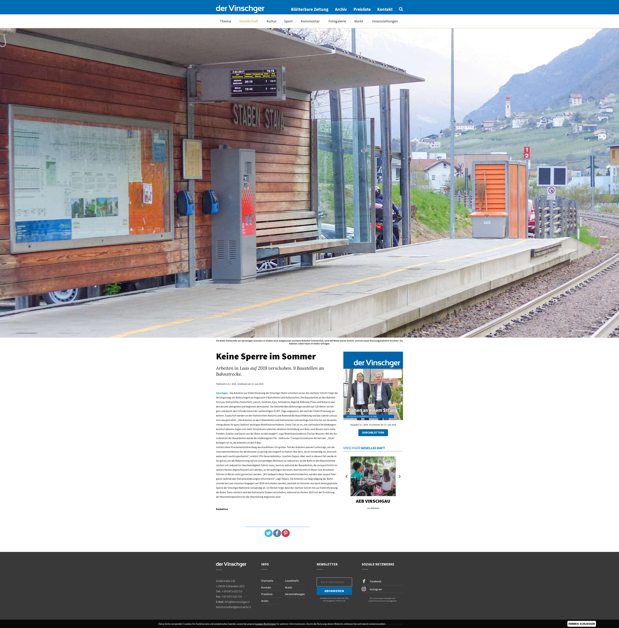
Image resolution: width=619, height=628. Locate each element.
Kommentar (310, 21)
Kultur (271, 21)
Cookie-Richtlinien (265, 623)
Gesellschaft (248, 21)
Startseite (267, 581)
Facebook (375, 581)
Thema (225, 21)
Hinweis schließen (582, 624)
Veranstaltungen (385, 21)
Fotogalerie (337, 21)
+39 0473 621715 (232, 591)
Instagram (375, 589)
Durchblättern (373, 432)
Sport (288, 21)
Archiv (341, 9)
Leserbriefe (292, 581)
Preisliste (362, 9)
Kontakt (385, 9)
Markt (358, 21)
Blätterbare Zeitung (310, 9)
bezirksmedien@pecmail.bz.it (233, 607)
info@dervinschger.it (237, 602)
